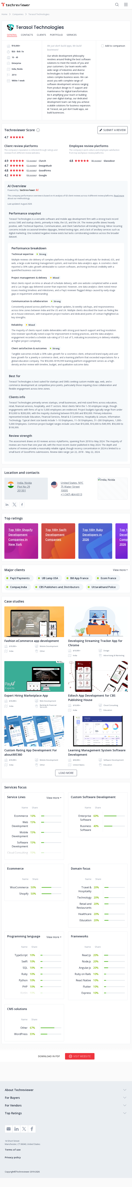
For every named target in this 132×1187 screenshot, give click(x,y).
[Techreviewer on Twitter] (24, 1129)
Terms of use (13, 1149)
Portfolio (56, 34)
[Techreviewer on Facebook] (32, 1129)
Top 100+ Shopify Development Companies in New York (20, 537)
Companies (18, 14)
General (12, 34)
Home (4, 14)
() (31, 160)
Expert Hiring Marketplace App (26, 695)
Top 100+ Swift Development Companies (55, 534)
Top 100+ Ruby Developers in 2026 (92, 534)
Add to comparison (115, 45)
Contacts (27, 34)
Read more (119, 195)
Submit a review (114, 130)
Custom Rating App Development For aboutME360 (30, 752)
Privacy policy (13, 1157)
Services (72, 34)
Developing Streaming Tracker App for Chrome (95, 643)
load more (66, 773)
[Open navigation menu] (125, 4)
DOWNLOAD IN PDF (49, 1056)
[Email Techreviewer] (9, 1129)
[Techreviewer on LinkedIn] (16, 1129)
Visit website (82, 1056)
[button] (113, 489)
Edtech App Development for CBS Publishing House (91, 698)
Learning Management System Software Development (97, 752)
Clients (41, 34)
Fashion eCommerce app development (31, 641)
